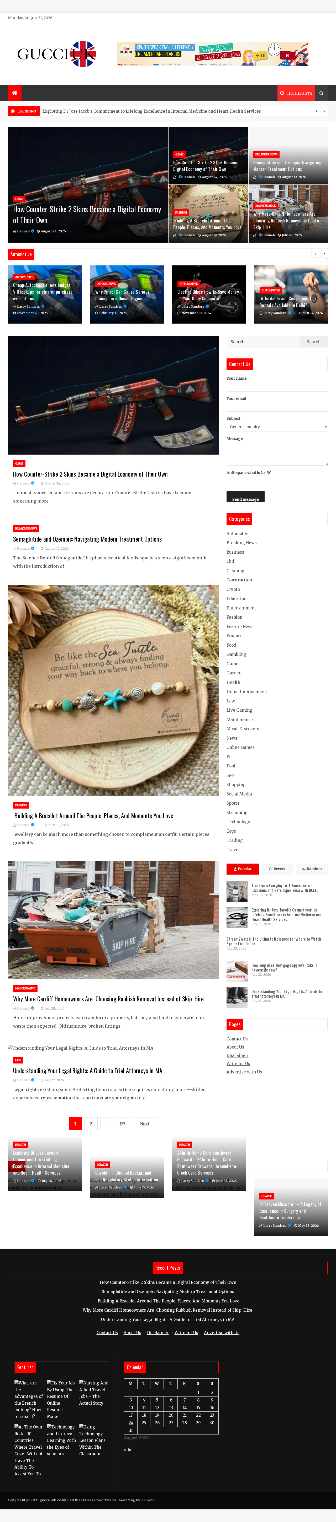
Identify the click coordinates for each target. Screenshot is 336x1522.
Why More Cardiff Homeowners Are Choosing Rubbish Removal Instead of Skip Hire (287, 220)
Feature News (240, 626)
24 (131, 1422)
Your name (236, 378)
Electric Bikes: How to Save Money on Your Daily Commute (208, 295)
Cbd (230, 561)
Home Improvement (247, 691)
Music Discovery (243, 728)
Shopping (236, 784)
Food (231, 645)
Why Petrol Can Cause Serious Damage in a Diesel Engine (122, 295)
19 (157, 1415)
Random (314, 869)
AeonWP (148, 1500)
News (232, 738)
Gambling (236, 654)
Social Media (239, 794)
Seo (230, 775)
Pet (230, 756)
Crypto (233, 589)
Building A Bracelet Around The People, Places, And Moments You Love (207, 224)
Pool (231, 765)
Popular (244, 869)
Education (236, 598)
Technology (238, 821)
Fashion (181, 212)
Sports (233, 803)
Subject (233, 418)
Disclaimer (237, 1055)
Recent (280, 869)
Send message (245, 499)
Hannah (23, 231)
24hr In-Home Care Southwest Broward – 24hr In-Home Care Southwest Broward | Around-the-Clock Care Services (207, 1162)
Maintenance (265, 206)
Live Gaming (239, 710)
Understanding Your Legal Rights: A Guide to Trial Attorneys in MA (87, 1070)
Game (19, 199)
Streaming (237, 812)
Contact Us (237, 1039)
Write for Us (238, 1063)
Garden (234, 672)
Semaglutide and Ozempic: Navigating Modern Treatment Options (287, 165)
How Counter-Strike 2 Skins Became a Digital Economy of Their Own (207, 165)
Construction (239, 579)
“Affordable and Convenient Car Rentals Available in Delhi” (288, 301)
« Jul (128, 1449)
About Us (235, 1047)
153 (122, 1123)
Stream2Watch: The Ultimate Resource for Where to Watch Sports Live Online (119, 111)
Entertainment (241, 607)
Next (144, 1123)
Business (235, 552)
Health (233, 682)
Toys (231, 831)
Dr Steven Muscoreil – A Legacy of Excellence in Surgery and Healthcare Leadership (290, 1211)
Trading (235, 840)
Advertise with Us (244, 1072)
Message (235, 438)
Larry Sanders (28, 306)
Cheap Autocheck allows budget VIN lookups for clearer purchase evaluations (43, 292)
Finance (235, 635)
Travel (233, 849)
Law (18, 1060)
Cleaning (235, 570)
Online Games (241, 747)
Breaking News (266, 154)
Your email (236, 398)
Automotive (24, 277)
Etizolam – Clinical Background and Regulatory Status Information (126, 1176)
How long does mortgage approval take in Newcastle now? (284, 967)
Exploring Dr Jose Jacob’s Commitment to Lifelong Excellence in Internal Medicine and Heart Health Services (286, 914)
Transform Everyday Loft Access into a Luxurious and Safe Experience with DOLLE (284, 887)
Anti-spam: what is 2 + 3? (249, 472)
